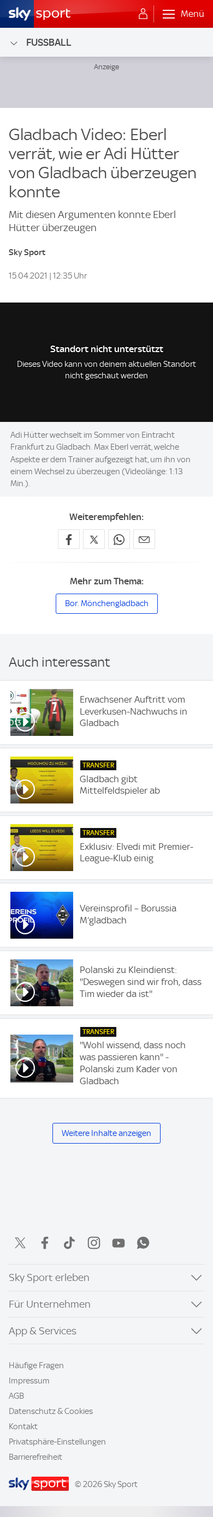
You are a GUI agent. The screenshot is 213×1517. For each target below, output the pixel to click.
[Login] (143, 14)
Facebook (44, 1243)
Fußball (49, 42)
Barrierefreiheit (35, 1457)
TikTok (69, 1243)
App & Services (42, 1331)
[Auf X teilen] (94, 539)
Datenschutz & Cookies (51, 1411)
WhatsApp (143, 1243)
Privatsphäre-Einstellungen (57, 1442)
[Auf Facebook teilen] (69, 539)
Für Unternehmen (50, 1304)
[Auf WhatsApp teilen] (119, 539)
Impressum (29, 1381)
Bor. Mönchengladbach (107, 603)
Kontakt (23, 1426)
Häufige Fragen (36, 1365)
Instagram (93, 1243)
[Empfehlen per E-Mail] (144, 539)
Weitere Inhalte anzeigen (106, 1133)
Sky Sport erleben (49, 1277)
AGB (16, 1396)
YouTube (118, 1243)
